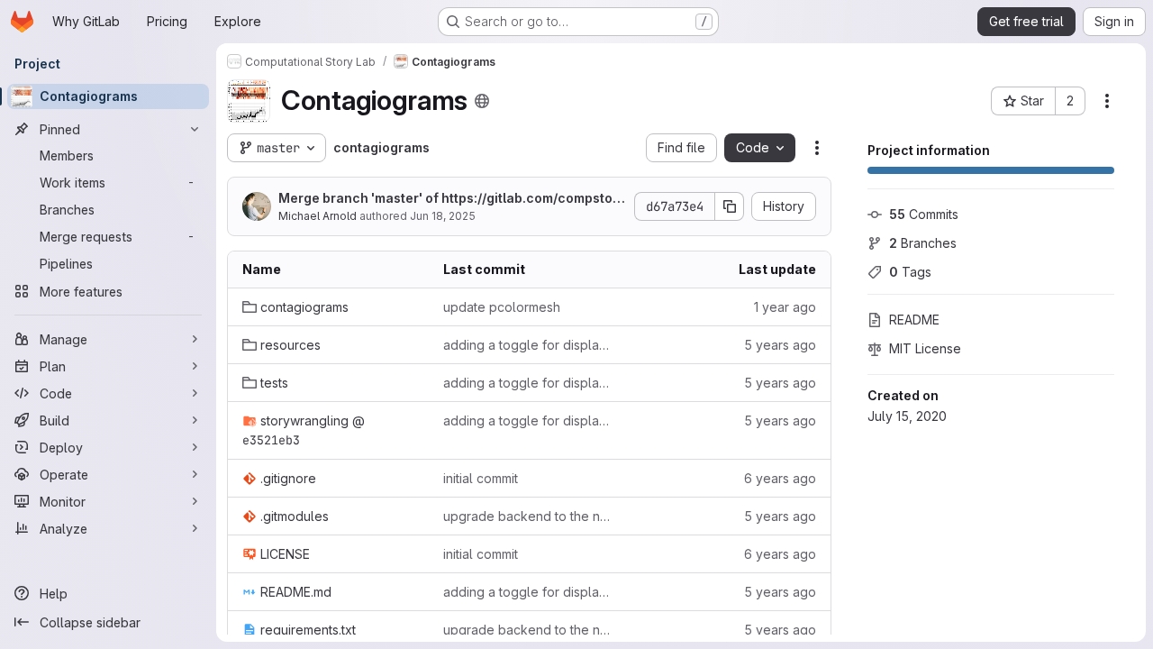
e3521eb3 (271, 440)
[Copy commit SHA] (729, 206)
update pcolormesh (501, 307)
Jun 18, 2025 (443, 216)
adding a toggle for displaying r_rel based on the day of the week (529, 344)
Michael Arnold (317, 216)
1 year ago (785, 307)
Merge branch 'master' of (451, 198)
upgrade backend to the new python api (529, 516)
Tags (910, 271)
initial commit (480, 478)
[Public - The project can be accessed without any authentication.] (482, 101)
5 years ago (780, 344)
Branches (923, 243)
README (914, 319)
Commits (923, 214)
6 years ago (780, 478)
